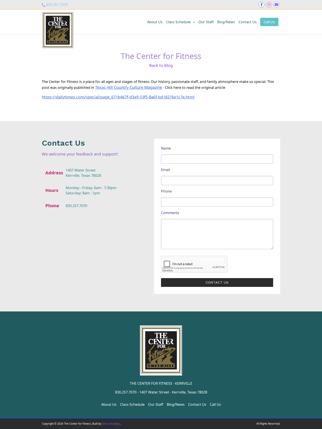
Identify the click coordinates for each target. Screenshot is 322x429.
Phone (166, 191)
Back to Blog (161, 65)
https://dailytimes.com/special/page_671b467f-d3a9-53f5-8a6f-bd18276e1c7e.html (118, 97)
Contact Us (248, 22)
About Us (155, 22)
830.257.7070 (57, 4)
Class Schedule (178, 22)
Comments (170, 212)
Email (165, 169)
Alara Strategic (111, 423)
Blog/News (226, 22)
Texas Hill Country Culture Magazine (128, 87)
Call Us (269, 22)
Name (166, 148)
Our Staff (206, 22)
